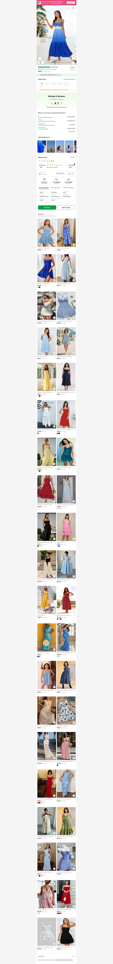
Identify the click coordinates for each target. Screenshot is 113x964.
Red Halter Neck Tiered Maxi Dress (44, 504)
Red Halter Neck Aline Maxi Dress (64, 615)
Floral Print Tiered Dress (42, 909)
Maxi (53, 960)
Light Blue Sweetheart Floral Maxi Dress (65, 504)
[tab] (44, 188)
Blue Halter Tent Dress (42, 356)
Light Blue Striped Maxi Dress (63, 283)
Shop (43, 960)
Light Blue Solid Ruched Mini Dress (64, 321)
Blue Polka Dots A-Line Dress (43, 652)
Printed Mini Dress (61, 542)
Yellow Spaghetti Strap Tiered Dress (45, 467)
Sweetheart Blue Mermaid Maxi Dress (65, 652)
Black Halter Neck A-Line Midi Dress (45, 579)
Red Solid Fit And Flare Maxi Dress (64, 429)
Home (39, 960)
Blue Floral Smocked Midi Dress (64, 579)
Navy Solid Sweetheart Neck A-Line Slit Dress (65, 392)
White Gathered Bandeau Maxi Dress (45, 761)
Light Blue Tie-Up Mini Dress (43, 248)
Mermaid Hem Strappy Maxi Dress (44, 799)
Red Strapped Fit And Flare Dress (64, 909)
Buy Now (47, 207)
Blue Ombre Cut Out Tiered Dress (64, 960)
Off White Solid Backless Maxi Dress (45, 836)
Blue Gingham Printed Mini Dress (64, 872)
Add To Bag (66, 207)
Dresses (48, 960)
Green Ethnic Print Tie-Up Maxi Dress (65, 836)
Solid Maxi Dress (41, 615)
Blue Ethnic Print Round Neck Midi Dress (65, 690)
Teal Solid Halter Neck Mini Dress (64, 467)
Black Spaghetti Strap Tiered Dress (45, 542)
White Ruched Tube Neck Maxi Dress (45, 429)
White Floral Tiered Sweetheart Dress (45, 947)
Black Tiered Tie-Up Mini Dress (63, 947)
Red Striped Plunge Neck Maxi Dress (65, 761)
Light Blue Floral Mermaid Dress (64, 799)
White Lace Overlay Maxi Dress (44, 725)
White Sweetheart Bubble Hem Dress (45, 321)
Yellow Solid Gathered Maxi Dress (44, 392)
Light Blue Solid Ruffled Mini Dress (64, 356)
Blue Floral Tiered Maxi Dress (63, 248)
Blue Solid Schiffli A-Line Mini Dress (45, 690)
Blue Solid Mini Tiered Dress (43, 283)
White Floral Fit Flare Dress (63, 725)
